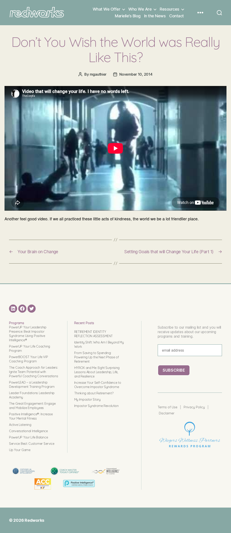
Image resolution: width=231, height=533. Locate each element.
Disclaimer (166, 413)
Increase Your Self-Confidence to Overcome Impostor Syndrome (97, 385)
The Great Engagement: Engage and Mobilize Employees (32, 406)
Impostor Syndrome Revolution (96, 406)
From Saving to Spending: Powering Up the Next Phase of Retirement (96, 357)
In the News (155, 16)
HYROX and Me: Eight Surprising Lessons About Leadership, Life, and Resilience (97, 372)
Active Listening (20, 425)
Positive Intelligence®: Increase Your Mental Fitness (31, 416)
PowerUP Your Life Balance (28, 437)
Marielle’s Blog (128, 16)
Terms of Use (167, 407)
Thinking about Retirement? (93, 393)
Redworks (34, 520)
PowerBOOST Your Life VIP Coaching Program (28, 359)
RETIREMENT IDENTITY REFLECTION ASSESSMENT (93, 334)
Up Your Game (19, 450)
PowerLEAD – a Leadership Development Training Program (31, 384)
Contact (176, 16)
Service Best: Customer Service (31, 444)
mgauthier (98, 74)
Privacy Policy (194, 407)
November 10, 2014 (135, 74)
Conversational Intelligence (28, 431)
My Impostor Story (87, 399)
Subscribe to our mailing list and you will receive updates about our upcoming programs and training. (189, 332)
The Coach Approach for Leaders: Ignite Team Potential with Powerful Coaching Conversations (33, 372)
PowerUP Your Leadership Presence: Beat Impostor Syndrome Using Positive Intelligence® (27, 333)
